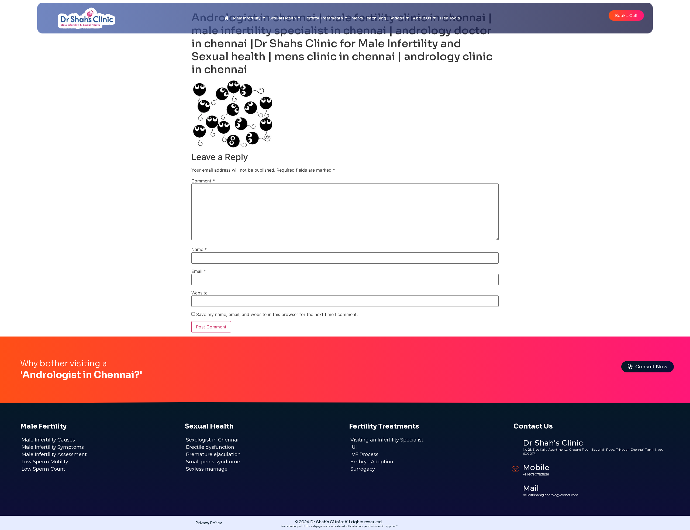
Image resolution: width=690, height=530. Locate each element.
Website (199, 293)
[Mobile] (515, 468)
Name (199, 249)
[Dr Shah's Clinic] (515, 446)
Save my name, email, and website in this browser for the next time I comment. (277, 314)
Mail (531, 488)
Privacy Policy (208, 523)
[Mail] (515, 489)
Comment (203, 181)
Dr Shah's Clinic (553, 442)
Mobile (536, 467)
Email (198, 271)
